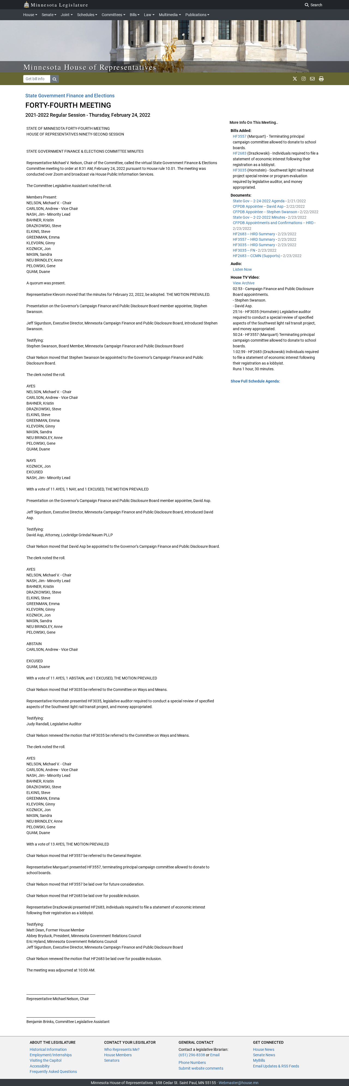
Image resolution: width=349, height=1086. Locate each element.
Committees (112, 15)
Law (147, 15)
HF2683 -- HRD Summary (254, 234)
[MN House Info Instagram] (303, 79)
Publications (195, 15)
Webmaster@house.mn (238, 1083)
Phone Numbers (192, 1062)
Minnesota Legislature (59, 4)
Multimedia (168, 15)
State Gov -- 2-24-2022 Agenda (259, 201)
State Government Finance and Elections (70, 95)
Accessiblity (40, 1066)
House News (263, 1049)
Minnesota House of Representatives (90, 67)
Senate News (264, 1055)
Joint (65, 15)
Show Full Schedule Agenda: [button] (255, 381)
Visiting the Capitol (45, 1060)
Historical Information (48, 1049)
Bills (133, 15)
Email (214, 1055)
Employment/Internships (51, 1055)
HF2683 (240, 153)
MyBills (259, 1060)
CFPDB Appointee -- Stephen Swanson (265, 212)
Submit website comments (201, 1068)
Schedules (85, 15)
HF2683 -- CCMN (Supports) (257, 256)
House (28, 15)
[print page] (321, 79)
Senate (47, 15)
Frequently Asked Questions (53, 1071)
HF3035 (240, 170)
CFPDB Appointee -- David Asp (258, 206)
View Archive (243, 283)
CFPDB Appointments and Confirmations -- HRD (273, 223)
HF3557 (240, 136)
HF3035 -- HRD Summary (254, 245)
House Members (118, 1055)
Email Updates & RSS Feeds (276, 1066)
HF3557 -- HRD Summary (254, 239)
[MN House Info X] (294, 79)
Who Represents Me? (122, 1049)
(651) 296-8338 (192, 1055)
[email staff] (312, 79)
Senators (111, 1060)
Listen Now (242, 269)
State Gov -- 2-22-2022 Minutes (259, 217)
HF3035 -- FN (244, 250)
